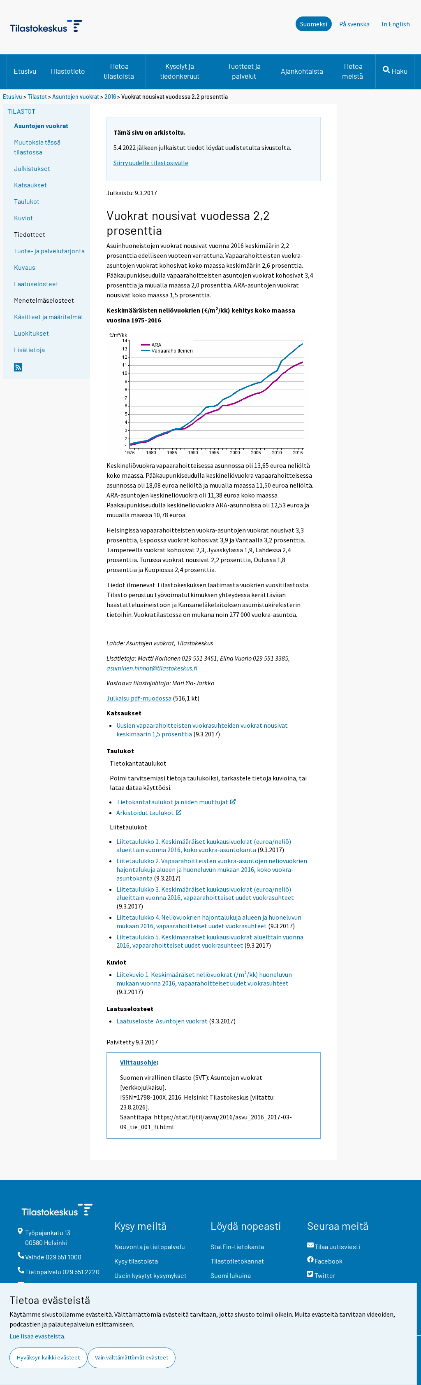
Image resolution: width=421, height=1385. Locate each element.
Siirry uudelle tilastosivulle (150, 163)
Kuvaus (24, 267)
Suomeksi (313, 24)
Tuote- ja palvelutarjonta (49, 251)
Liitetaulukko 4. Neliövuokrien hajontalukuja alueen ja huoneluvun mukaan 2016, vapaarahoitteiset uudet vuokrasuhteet (208, 921)
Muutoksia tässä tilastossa (37, 147)
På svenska (354, 24)
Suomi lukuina (230, 1275)
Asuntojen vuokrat (75, 96)
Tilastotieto (67, 70)
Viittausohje (138, 1062)
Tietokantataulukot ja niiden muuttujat (172, 802)
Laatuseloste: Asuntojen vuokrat (162, 1021)
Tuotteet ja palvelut (244, 70)
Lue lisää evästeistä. (37, 1336)
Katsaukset (30, 185)
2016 (110, 96)
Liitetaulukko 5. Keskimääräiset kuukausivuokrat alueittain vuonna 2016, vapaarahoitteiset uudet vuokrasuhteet (209, 941)
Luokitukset (31, 333)
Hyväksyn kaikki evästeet (48, 1357)
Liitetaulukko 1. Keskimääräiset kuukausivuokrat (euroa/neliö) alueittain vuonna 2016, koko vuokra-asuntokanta (203, 845)
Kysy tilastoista (136, 1261)
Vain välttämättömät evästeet (131, 1357)
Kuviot (23, 218)
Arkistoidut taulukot (145, 812)
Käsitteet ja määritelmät (48, 316)
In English (396, 24)
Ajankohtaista (302, 70)
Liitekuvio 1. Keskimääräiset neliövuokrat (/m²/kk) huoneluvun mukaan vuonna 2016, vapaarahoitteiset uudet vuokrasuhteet (204, 978)
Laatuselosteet (36, 283)
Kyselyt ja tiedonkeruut (179, 70)
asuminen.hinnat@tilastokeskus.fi (151, 668)
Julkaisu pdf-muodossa (138, 698)
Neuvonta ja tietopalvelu (149, 1246)
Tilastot (37, 96)
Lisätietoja (29, 349)
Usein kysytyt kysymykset (150, 1275)
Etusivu (25, 70)
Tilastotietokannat (237, 1261)
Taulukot (26, 201)
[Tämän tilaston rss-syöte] (50, 370)
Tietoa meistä (352, 70)
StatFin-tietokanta (237, 1246)
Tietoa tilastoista (119, 70)
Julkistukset (32, 168)
